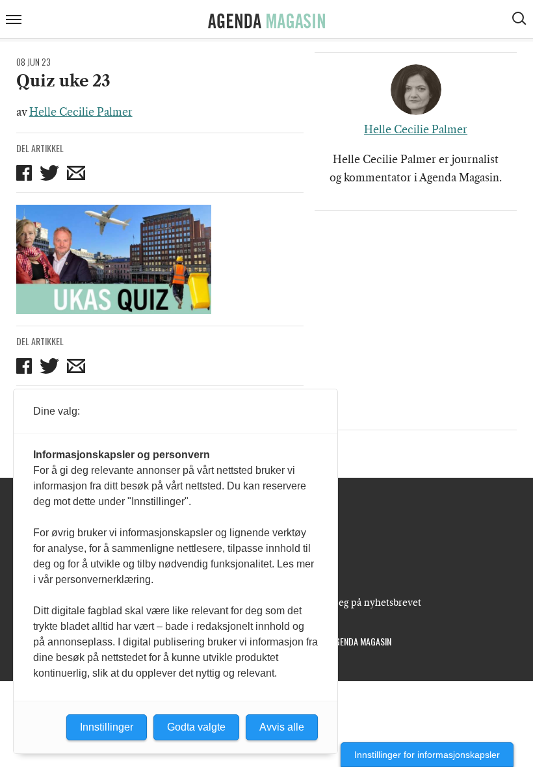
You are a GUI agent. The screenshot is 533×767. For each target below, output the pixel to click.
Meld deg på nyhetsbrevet (364, 602)
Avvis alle (281, 727)
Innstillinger (106, 727)
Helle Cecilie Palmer (81, 111)
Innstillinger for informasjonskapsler (427, 754)
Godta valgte (196, 727)
